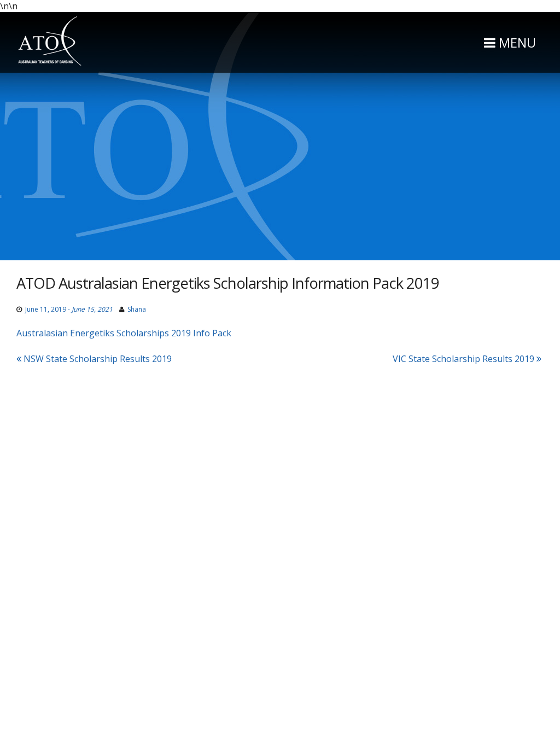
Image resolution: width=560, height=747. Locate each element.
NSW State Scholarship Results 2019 (96, 359)
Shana (136, 309)
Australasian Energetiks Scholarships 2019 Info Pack (123, 333)
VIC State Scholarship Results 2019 (464, 359)
